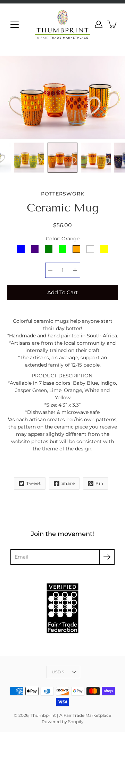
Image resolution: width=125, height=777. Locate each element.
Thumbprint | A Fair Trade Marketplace (71, 715)
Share (68, 483)
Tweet (33, 483)
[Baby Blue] (21, 249)
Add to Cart (62, 292)
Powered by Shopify (63, 721)
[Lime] (62, 249)
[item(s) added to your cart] (112, 24)
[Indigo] (35, 249)
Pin (99, 483)
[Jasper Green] (48, 249)
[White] (90, 249)
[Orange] (76, 249)
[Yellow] (104, 249)
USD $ (58, 672)
